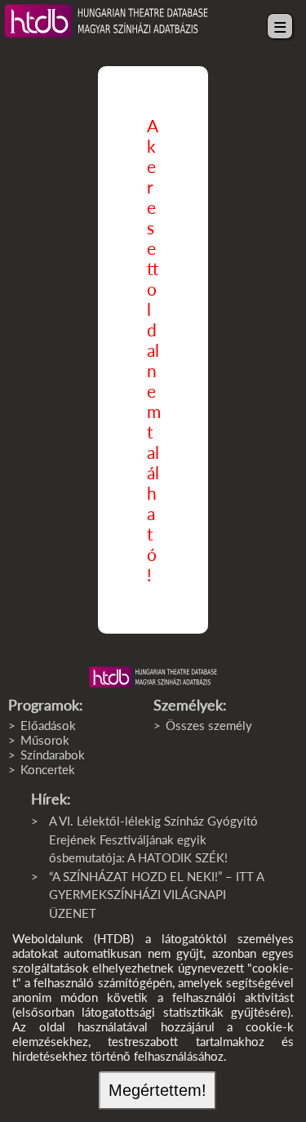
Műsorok (44, 739)
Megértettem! (157, 1090)
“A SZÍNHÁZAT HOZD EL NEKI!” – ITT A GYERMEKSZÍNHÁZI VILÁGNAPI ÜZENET (156, 894)
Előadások (48, 725)
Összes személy (209, 725)
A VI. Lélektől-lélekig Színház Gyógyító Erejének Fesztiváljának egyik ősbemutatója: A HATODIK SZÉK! (153, 839)
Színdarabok (52, 754)
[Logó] (153, 677)
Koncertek (47, 769)
